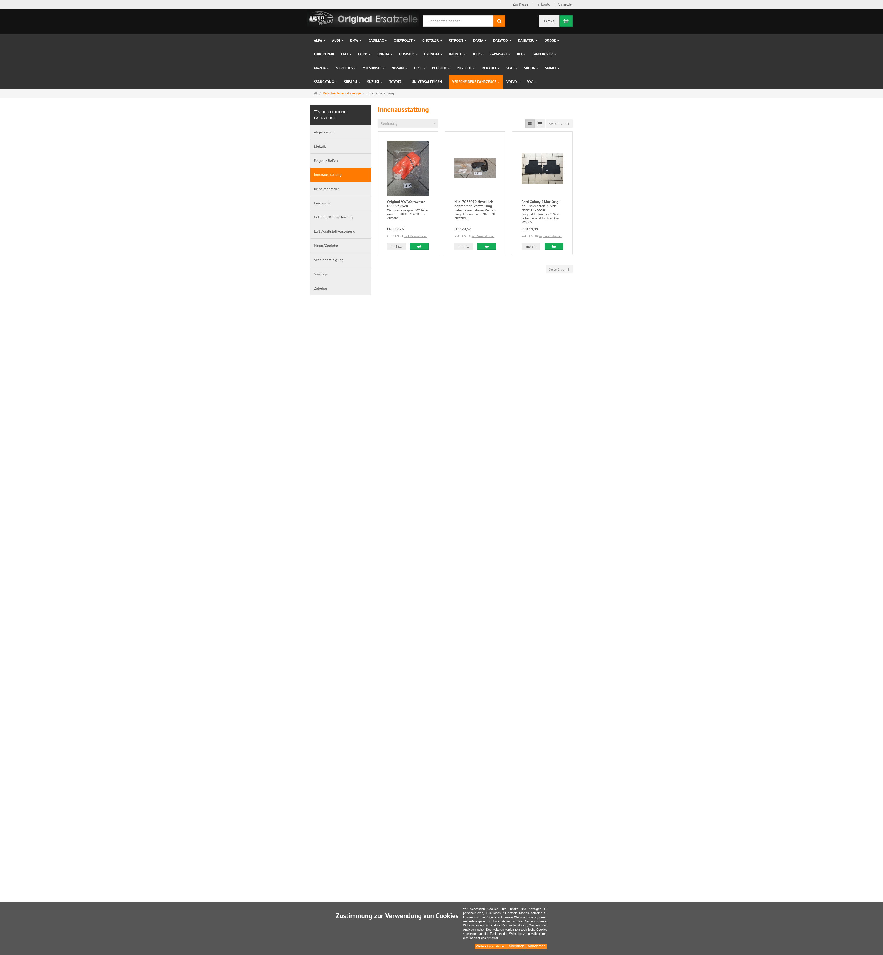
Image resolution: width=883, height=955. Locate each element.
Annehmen (536, 946)
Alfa (318, 40)
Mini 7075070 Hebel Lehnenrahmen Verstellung (474, 203)
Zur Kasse (520, 4)
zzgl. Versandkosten (415, 236)
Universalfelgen (427, 81)
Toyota (395, 81)
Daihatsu (526, 40)
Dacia (478, 40)
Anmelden (566, 4)
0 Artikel (549, 21)
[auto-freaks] (363, 17)
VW (530, 81)
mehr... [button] (396, 246)
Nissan (398, 68)
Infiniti (456, 54)
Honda (383, 54)
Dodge (551, 40)
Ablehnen (516, 946)
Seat (510, 68)
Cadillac (376, 40)
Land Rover (543, 54)
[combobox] (408, 123)
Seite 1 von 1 (559, 123)
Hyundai (432, 54)
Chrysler (431, 40)
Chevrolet (403, 40)
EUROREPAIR (324, 54)
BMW (354, 40)
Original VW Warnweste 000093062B (406, 203)
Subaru (351, 81)
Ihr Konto (543, 4)
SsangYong (324, 81)
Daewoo (501, 40)
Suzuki (373, 81)
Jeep (476, 54)
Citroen (456, 40)
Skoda (530, 68)
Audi (336, 40)
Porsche (465, 68)
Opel (418, 68)
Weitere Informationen (490, 946)
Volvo (512, 81)
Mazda (320, 68)
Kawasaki (499, 54)
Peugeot (439, 68)
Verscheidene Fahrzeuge (474, 81)
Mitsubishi (372, 68)
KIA (520, 54)
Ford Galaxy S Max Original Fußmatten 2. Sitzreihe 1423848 (541, 205)
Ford (363, 54)
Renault (489, 68)
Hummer (407, 54)
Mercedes (344, 68)
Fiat (345, 54)
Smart (551, 68)
